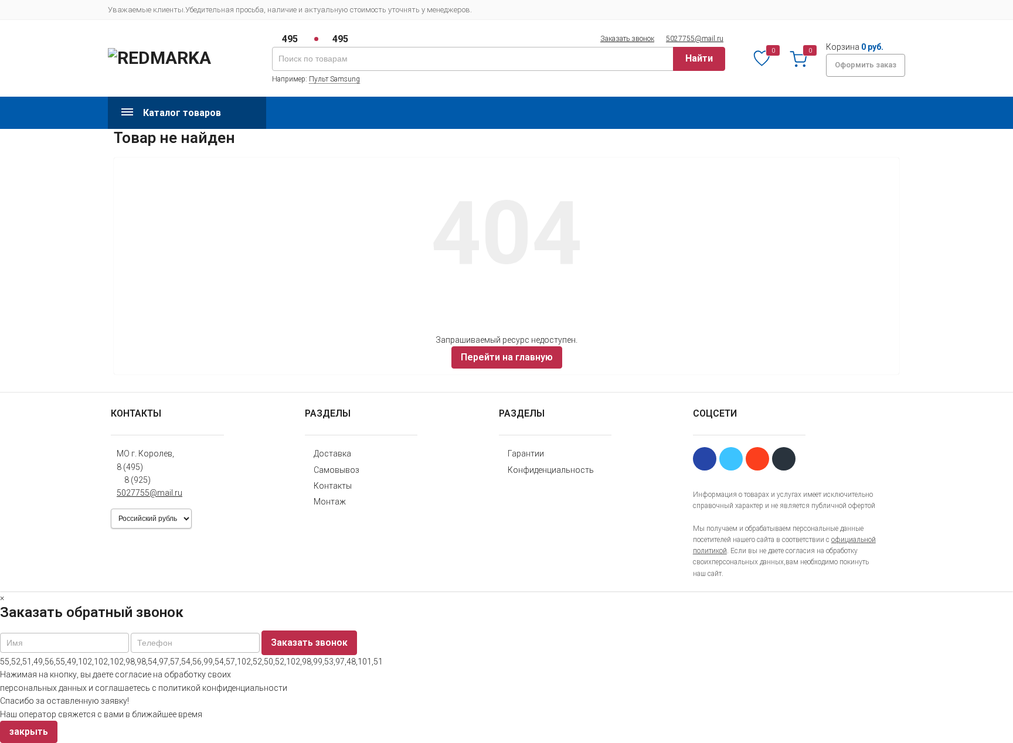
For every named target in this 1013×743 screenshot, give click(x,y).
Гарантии (526, 453)
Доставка (332, 453)
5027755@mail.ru (694, 39)
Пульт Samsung (334, 79)
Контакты (333, 485)
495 (290, 39)
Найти (699, 58)
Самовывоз (336, 470)
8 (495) (130, 467)
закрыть (28, 731)
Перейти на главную (507, 357)
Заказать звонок (627, 39)
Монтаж (330, 501)
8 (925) (137, 480)
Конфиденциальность (551, 470)
